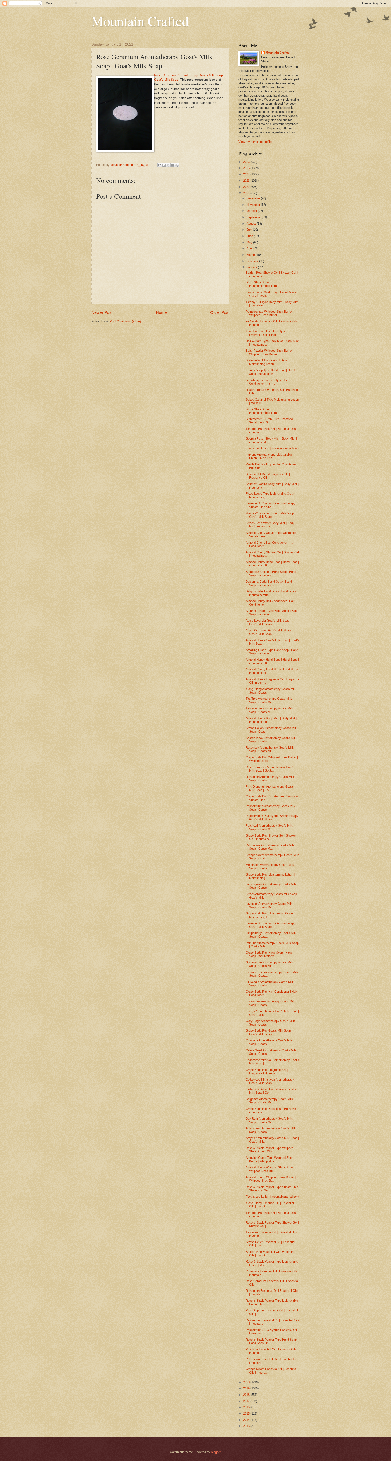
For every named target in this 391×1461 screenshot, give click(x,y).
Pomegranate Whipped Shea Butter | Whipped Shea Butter (269, 313)
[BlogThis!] (164, 165)
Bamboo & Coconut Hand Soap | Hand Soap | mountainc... (271, 573)
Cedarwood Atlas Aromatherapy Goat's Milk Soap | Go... (271, 1091)
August (252, 223)
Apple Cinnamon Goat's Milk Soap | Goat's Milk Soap (269, 632)
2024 (246, 174)
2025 (246, 168)
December (254, 198)
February (253, 261)
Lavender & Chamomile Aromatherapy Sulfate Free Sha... (270, 505)
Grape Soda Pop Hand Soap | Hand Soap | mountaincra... (269, 954)
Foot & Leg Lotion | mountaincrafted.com (272, 448)
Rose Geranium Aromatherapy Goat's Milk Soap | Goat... (270, 768)
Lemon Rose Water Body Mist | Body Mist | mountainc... (270, 524)
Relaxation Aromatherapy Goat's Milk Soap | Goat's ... (270, 778)
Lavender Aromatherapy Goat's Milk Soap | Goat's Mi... (269, 905)
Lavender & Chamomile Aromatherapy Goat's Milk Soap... (270, 925)
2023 (246, 180)
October (252, 211)
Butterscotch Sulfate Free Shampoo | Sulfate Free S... (270, 420)
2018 (246, 1394)
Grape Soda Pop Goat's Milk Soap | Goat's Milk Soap (269, 1032)
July (250, 229)
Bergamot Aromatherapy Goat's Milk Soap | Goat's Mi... (269, 1100)
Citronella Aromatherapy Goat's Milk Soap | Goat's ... (269, 1042)
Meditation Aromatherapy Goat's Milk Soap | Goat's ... (270, 866)
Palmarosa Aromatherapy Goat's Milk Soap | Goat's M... (270, 847)
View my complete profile (255, 141)
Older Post (219, 312)
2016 (246, 1407)
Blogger (216, 1452)
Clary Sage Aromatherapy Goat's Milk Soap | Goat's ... (270, 1022)
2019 (246, 1388)
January (252, 267)
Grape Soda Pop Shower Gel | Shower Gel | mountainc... (271, 837)
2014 (246, 1420)
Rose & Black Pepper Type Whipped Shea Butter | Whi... (269, 1149)
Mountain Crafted (140, 21)
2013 (246, 1426)
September (254, 217)
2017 (246, 1401)
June (250, 236)
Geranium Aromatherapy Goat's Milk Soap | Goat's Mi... (269, 964)
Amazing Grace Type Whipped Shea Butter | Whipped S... (269, 1159)
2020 (246, 1382)
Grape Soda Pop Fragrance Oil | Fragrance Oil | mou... (267, 1071)
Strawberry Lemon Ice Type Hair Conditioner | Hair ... (267, 381)
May (250, 242)
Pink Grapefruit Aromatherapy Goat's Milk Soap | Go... (270, 788)
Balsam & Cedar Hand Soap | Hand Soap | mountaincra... (269, 583)
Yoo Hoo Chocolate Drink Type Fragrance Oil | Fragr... (266, 332)
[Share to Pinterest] (177, 165)
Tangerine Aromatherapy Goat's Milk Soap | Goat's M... (269, 710)
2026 (246, 162)
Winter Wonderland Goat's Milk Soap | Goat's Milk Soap (270, 514)
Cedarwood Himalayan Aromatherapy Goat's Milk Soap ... (270, 1081)
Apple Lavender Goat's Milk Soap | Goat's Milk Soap (268, 622)
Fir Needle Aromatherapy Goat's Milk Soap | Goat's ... (270, 983)
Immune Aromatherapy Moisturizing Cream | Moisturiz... (269, 456)
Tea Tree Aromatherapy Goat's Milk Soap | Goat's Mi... (269, 700)
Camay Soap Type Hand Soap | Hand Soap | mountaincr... (270, 371)
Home (161, 312)
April (250, 248)
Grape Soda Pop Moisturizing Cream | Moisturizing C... (270, 915)
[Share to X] (168, 165)
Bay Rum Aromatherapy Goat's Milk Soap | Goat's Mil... (269, 1120)
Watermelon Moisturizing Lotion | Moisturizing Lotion (267, 362)
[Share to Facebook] (172, 165)
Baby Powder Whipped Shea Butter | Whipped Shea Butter (269, 352)
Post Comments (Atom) (125, 321)
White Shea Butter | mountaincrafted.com (261, 284)
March (251, 254)
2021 (246, 193)
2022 (246, 187)
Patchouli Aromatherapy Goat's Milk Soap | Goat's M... (269, 827)
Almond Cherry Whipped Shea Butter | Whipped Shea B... (271, 1179)
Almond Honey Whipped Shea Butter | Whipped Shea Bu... (270, 1169)
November (254, 204)
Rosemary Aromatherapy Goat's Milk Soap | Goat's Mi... (270, 749)
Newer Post (101, 312)
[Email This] (159, 165)
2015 (246, 1413)
